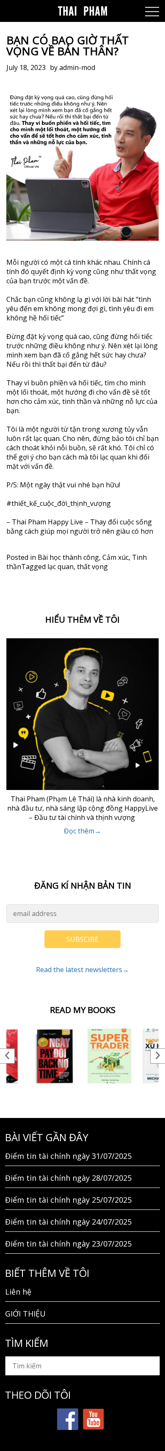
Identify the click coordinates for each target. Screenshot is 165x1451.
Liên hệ (18, 1292)
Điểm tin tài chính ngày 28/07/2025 (68, 1178)
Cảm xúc (115, 557)
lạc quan (60, 566)
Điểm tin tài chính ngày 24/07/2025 (68, 1222)
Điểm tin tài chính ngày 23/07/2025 (68, 1244)
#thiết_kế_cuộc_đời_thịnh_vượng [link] (58, 503)
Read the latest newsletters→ (82, 969)
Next (157, 1056)
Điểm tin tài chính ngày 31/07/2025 (68, 1156)
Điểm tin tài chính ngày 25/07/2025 (68, 1200)
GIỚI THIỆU (25, 1314)
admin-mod (77, 67)
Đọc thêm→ (82, 831)
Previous (7, 1056)
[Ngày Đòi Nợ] (55, 1056)
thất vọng (92, 566)
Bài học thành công (68, 557)
